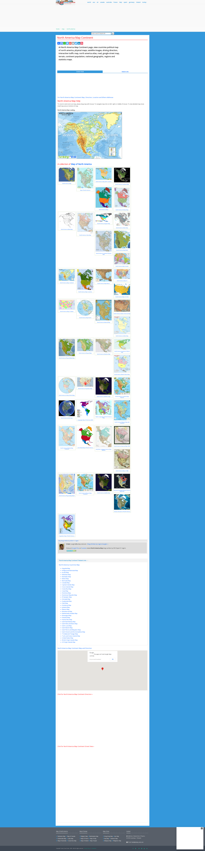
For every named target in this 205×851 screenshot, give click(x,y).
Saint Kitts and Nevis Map (69, 624)
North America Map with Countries (103, 181)
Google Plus (75, 548)
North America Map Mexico (103, 283)
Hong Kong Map (108, 836)
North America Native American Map (122, 313)
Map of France (84, 838)
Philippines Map (117, 840)
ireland (138, 2)
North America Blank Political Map (122, 374)
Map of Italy (93, 838)
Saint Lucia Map (67, 626)
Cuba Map (65, 591)
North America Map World (85, 317)
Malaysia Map (107, 840)
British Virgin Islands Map (70, 640)
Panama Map (66, 617)
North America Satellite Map (103, 493)
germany (131, 2)
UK (97, 2)
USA (94, 2)
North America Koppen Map (103, 223)
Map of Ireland (84, 840)
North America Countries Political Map (122, 352)
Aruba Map (65, 572)
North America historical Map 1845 (122, 446)
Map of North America (85, 190)
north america (70, 29)
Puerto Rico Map (67, 619)
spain (125, 2)
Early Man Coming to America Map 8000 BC (103, 450)
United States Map (67, 638)
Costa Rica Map (66, 589)
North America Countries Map (69, 565)
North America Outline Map (122, 336)
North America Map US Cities (122, 297)
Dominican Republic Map (69, 595)
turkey (144, 2)
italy (120, 2)
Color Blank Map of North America (85, 447)
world (89, 2)
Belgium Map (84, 836)
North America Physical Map (85, 353)
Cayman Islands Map (68, 585)
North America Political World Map (67, 395)
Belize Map (65, 579)
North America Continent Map (122, 184)
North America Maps (103, 209)
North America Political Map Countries (66, 448)
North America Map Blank (122, 250)
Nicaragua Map (66, 615)
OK (112, 659)
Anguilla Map (66, 568)
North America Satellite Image (103, 396)
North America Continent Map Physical (122, 397)
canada (102, 2)
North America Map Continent (67, 283)
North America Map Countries (85, 292)
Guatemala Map (67, 601)
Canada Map (66, 583)
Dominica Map (66, 593)
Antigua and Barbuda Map (70, 570)
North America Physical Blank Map (67, 358)
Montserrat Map (67, 611)
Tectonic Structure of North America (122, 511)
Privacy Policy (87, 848)
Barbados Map (66, 577)
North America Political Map (122, 210)
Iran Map (116, 836)
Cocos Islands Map (67, 587)
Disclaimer (94, 848)
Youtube (83, 548)
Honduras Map (66, 605)
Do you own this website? (95, 659)
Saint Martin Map (67, 628)
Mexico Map (65, 609)
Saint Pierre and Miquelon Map (71, 630)
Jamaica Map (66, 607)
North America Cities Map (85, 235)
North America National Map (103, 322)
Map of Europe (83, 831)
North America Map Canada (122, 266)
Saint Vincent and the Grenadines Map (73, 632)
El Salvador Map (67, 597)
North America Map (66, 183)
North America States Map (122, 228)
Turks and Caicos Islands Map (71, 636)
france (115, 2)
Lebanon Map (114, 838)
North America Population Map (85, 388)
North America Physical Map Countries (85, 493)
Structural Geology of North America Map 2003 (122, 491)
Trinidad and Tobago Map (70, 634)
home (57, 29)
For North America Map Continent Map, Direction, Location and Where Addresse (85, 97)
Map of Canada (71, 836)
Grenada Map (66, 599)
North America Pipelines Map (103, 354)
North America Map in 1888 (122, 471)
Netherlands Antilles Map (69, 613)
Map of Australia (62, 840)
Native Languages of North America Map (104, 417)
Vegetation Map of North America (66, 536)
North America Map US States (66, 311)
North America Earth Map (67, 418)
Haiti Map (65, 603)
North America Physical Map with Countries (122, 423)
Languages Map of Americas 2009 (85, 420)
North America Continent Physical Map (103, 254)
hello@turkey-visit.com (137, 842)
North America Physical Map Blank (67, 495)
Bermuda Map (66, 581)
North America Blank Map (67, 229)
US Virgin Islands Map (68, 642)
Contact (128, 831)
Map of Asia (106, 831)
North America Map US (122, 280)
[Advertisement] (102, 15)
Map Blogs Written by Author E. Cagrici (68, 540)
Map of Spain (93, 840)
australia (109, 2)
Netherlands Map (93, 836)
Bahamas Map (66, 574)
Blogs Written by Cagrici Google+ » (97, 544)
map (62, 29)
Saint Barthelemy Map (68, 622)
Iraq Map (106, 838)
